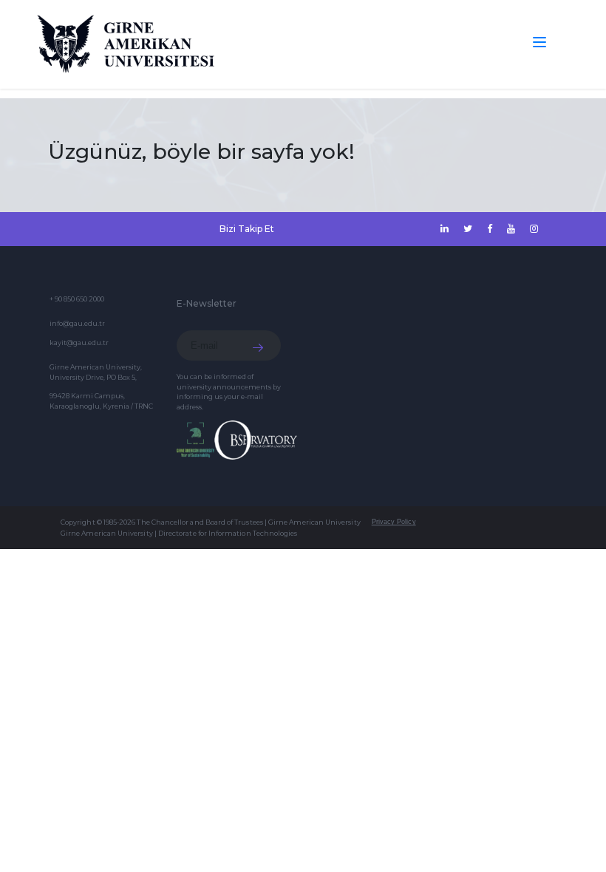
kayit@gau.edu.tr (79, 342)
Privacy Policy (394, 521)
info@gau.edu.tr (77, 323)
